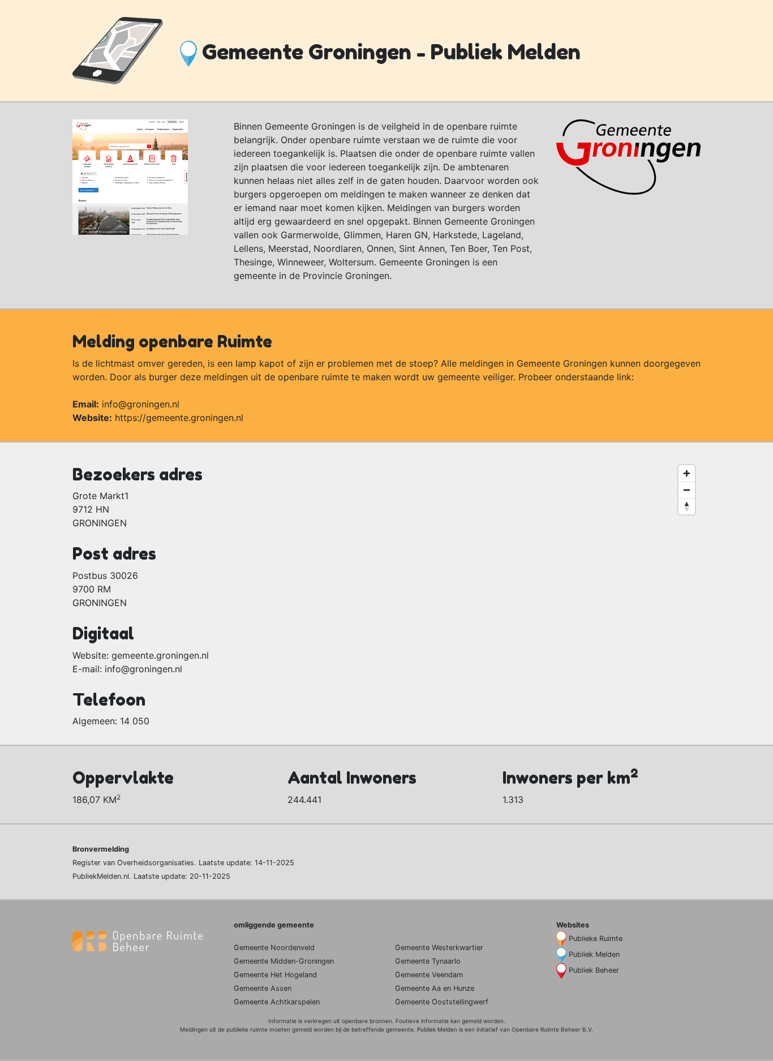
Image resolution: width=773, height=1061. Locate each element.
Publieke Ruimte (595, 938)
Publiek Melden (594, 954)
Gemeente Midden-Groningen (284, 961)
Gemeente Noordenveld (274, 947)
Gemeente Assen (262, 988)
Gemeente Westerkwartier (439, 947)
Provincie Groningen (346, 275)
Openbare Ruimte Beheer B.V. (552, 1029)
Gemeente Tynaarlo (428, 961)
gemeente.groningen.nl (160, 655)
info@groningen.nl (140, 404)
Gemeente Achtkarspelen (277, 1002)
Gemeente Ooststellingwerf (441, 1002)
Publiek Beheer (594, 970)
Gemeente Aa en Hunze (434, 988)
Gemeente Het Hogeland (275, 974)
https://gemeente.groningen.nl (179, 417)
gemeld (472, 1020)
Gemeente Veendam (429, 974)
